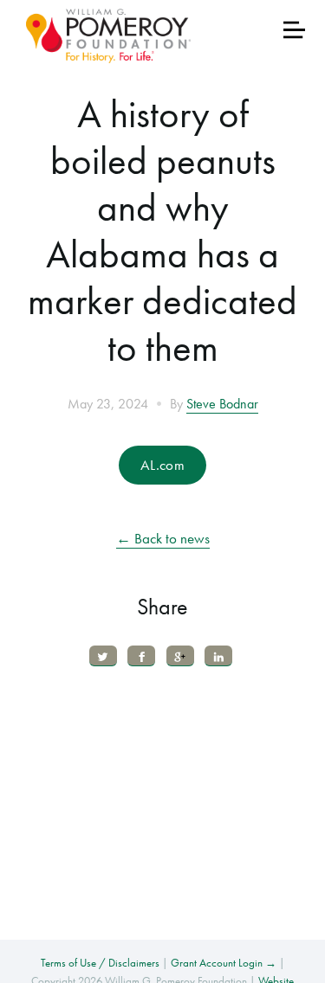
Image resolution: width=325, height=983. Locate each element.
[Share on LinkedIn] (218, 655)
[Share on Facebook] (141, 655)
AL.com (162, 464)
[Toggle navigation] (294, 30)
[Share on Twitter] (103, 655)
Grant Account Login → (223, 962)
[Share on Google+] (180, 655)
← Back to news (163, 538)
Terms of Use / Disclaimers (100, 962)
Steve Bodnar (222, 404)
